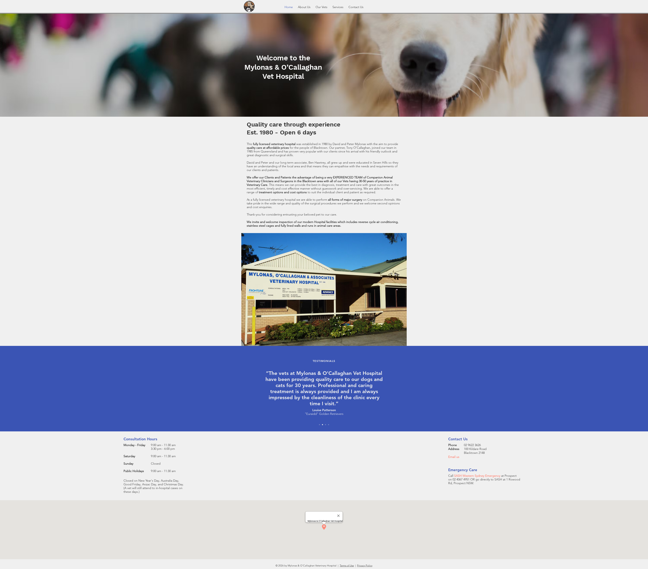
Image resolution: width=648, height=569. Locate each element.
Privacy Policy (364, 565)
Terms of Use (347, 565)
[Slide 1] (319, 424)
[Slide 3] (325, 424)
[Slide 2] (322, 424)
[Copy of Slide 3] (328, 424)
